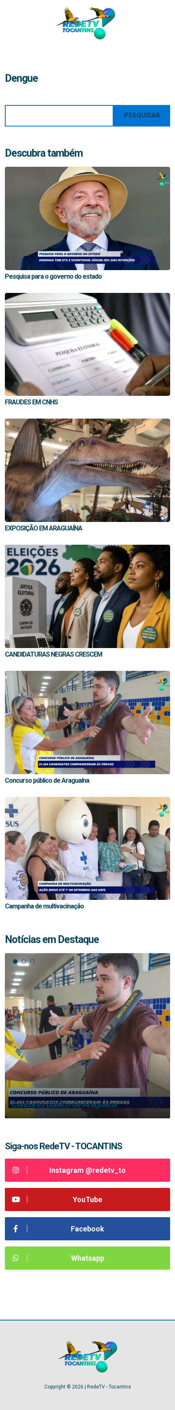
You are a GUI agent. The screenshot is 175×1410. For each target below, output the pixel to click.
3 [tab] (32, 961)
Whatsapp (87, 1258)
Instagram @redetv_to (87, 1170)
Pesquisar (142, 115)
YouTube (87, 1199)
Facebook (87, 1228)
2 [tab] (24, 961)
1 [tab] (15, 961)
